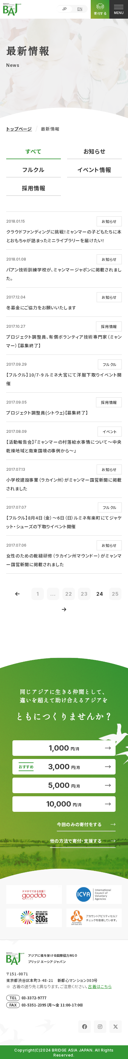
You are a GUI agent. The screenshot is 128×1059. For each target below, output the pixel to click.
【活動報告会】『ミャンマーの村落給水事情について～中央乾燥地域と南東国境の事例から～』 (64, 446)
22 (68, 594)
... (53, 594)
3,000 (64, 766)
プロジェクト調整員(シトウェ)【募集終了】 (47, 412)
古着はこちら (100, 986)
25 (115, 594)
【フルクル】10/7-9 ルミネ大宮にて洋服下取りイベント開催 (64, 379)
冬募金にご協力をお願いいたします (41, 307)
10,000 (64, 803)
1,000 (64, 747)
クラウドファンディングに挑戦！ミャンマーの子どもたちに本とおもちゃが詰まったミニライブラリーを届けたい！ (64, 236)
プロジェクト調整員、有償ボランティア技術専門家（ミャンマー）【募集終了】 (64, 341)
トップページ (19, 129)
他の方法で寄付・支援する (76, 841)
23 (84, 594)
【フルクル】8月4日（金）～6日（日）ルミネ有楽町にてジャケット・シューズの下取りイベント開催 (64, 522)
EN (79, 9)
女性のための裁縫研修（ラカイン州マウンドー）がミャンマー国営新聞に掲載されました (64, 560)
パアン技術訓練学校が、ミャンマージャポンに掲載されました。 (64, 273)
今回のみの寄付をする (79, 824)
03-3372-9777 (33, 997)
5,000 (64, 785)
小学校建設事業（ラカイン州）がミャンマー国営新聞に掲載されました (64, 484)
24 (99, 594)
